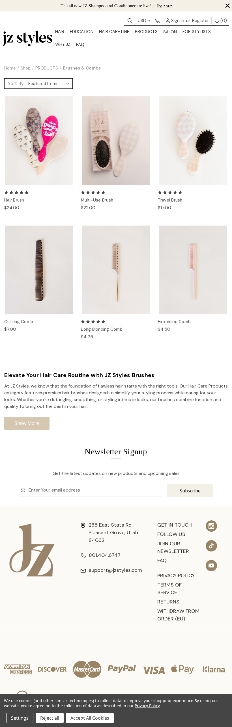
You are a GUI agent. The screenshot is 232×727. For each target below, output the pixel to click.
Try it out (164, 6)
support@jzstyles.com (115, 570)
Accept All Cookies (89, 718)
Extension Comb (174, 321)
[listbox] (49, 83)
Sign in (177, 20)
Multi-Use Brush (97, 200)
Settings (20, 718)
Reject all (49, 718)
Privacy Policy (176, 575)
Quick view (39, 135)
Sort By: (16, 83)
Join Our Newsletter (173, 547)
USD (142, 20)
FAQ (80, 44)
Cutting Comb (18, 321)
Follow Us (171, 534)
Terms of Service (169, 588)
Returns (168, 601)
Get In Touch (174, 525)
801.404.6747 (105, 555)
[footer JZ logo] (32, 550)
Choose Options (39, 147)
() (223, 20)
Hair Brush (14, 200)
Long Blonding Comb (102, 329)
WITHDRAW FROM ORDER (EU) (178, 615)
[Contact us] (129, 20)
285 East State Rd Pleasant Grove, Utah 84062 (113, 533)
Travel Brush (170, 200)
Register (200, 20)
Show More (27, 423)
